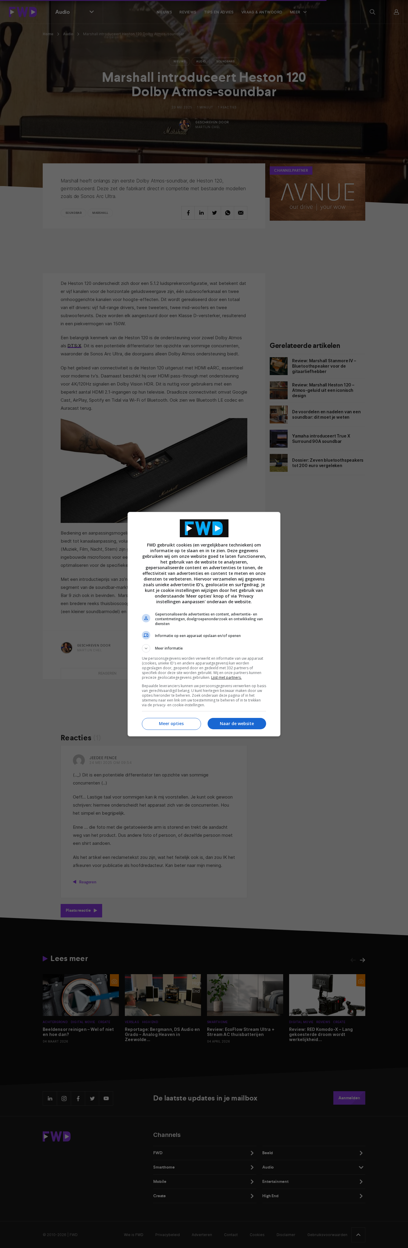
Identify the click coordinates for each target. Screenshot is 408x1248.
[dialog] (204, 624)
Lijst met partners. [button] (226, 677)
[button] (204, 648)
